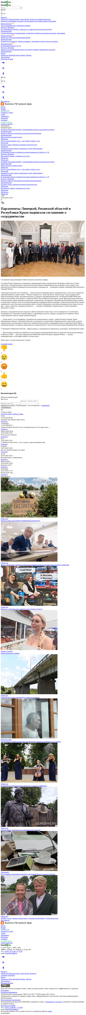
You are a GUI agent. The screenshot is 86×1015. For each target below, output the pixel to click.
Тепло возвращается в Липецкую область (15, 26)
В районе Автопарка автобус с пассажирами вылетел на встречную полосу (28, 129)
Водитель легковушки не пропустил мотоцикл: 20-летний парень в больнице (28, 21)
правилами (46, 405)
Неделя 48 (4, 143)
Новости (4, 17)
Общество (4, 19)
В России (4, 59)
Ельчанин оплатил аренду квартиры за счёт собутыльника (21, 148)
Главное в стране (7, 112)
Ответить (4, 421)
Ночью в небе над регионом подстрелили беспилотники (21, 133)
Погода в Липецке (7, 27)
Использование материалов (11, 1000)
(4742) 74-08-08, (10, 1007)
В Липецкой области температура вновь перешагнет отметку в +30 (25, 152)
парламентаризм (7, 344)
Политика (47, 19)
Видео (3, 53)
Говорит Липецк (25, 55)
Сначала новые (6, 414)
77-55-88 (19, 1007)
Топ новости (5, 57)
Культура (33, 19)
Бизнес (26, 19)
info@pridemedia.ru (12, 1009)
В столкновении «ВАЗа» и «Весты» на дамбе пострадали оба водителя (26, 29)
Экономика (5, 116)
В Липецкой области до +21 (11, 46)
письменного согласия (53, 1002)
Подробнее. (5, 990)
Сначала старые (17, 414)
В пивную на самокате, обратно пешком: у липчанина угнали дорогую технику (29, 41)
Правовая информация (9, 992)
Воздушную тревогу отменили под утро (15, 156)
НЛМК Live (5, 111)
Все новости (5, 101)
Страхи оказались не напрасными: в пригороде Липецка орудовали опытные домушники (33, 33)
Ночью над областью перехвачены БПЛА (16, 38)
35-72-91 (19, 951)
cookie (49, 1011)
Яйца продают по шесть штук (11, 137)
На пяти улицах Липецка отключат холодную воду (19, 145)
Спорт (22, 19)
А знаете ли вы (6, 122)
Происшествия (13, 19)
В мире (10, 59)
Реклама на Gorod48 (8, 1005)
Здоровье (40, 19)
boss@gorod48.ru (11, 953)
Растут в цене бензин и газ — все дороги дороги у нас (20, 141)
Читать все (4, 160)
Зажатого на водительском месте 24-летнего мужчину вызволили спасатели (28, 50)
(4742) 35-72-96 (10, 951)
